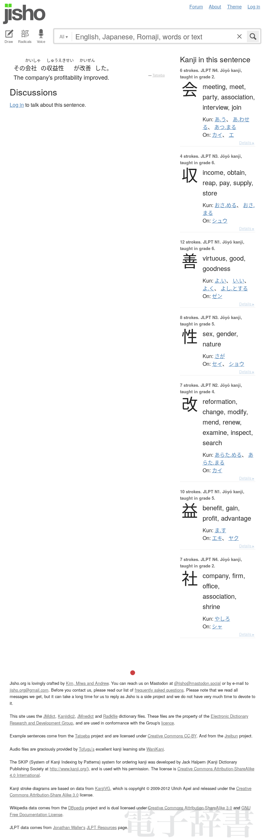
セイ (217, 363)
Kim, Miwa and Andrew (87, 683)
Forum (196, 6)
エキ (217, 538)
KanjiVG (102, 788)
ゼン (217, 296)
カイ (217, 134)
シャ (217, 626)
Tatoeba (159, 75)
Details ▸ (246, 142)
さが (220, 356)
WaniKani (155, 749)
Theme (234, 6)
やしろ (222, 618)
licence (167, 723)
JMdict (49, 716)
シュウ (220, 220)
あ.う (220, 119)
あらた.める (228, 454)
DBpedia (76, 808)
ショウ (236, 363)
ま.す (220, 530)
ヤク (233, 538)
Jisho (24, 14)
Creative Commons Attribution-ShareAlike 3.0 (190, 808)
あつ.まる (225, 127)
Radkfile (110, 716)
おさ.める (226, 205)
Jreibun (231, 736)
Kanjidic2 (66, 716)
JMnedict (85, 716)
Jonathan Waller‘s (69, 827)
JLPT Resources (102, 827)
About (215, 6)
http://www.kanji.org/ (68, 768)
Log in (254, 6)
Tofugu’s (86, 749)
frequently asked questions (159, 690)
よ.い (220, 280)
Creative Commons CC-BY (172, 736)
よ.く (208, 288)
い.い (238, 280)
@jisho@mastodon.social (197, 683)
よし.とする (234, 288)
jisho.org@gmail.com (29, 690)
